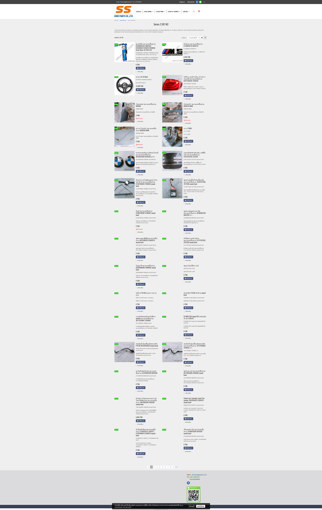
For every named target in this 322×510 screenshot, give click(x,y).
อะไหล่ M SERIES (173, 11)
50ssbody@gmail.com (199, 475)
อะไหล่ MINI (160, 11)
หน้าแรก (138, 11)
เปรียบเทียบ (140, 71)
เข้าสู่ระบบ (182, 2)
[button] (194, 11)
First (146, 467)
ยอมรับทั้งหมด (200, 506)
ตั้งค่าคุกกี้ (191, 506)
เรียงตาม (184, 38)
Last (176, 467)
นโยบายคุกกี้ (128, 507)
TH (206, 2)
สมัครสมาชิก (191, 2)
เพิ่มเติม (186, 11)
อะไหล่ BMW (148, 11)
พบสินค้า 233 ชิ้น (118, 37)
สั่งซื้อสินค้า (141, 68)
